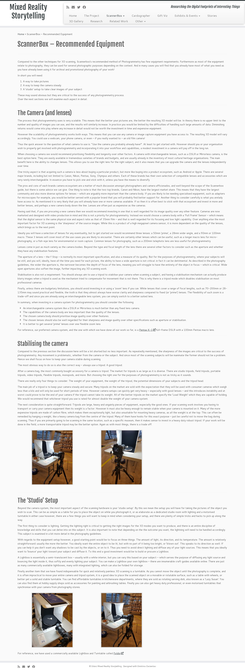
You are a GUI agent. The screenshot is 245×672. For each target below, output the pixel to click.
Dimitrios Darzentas (146, 666)
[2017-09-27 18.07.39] (52, 620)
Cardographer (141, 15)
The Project (91, 15)
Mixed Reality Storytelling (28, 11)
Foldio (117, 653)
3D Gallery (76, 21)
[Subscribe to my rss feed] (69, 7)
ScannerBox (114, 15)
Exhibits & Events (186, 15)
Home (73, 15)
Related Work (119, 21)
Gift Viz (162, 15)
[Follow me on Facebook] (85, 7)
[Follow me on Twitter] (80, 7)
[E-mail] (74, 7)
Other (139, 21)
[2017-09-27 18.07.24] (121, 457)
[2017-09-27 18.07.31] (52, 457)
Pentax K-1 (146, 330)
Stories (212, 15)
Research (96, 21)
